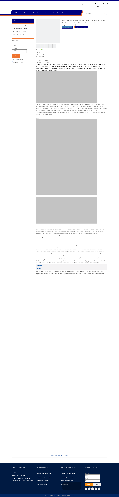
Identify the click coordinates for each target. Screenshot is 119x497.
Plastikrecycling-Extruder (20, 29)
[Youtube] (99, 488)
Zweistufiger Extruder (19, 31)
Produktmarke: (40, 56)
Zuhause (17, 13)
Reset (97, 484)
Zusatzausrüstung (18, 34)
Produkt (26, 13)
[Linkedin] (96, 488)
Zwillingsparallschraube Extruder (74, 273)
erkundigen (68, 27)
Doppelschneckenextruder (41, 13)
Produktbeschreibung (42, 60)
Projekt (55, 13)
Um (83, 13)
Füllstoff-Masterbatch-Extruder (83, 271)
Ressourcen (74, 13)
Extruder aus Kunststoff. (68, 271)
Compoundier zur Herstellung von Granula (52, 273)
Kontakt (90, 13)
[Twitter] (89, 488)
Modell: (38, 52)
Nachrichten (101, 13)
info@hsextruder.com (21, 473)
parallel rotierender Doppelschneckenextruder (48, 271)
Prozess (64, 13)
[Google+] (92, 488)
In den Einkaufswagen (82, 27)
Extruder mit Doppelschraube (91, 273)
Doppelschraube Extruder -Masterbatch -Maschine (57, 275)
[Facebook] (86, 488)
